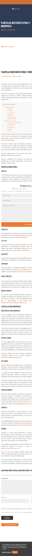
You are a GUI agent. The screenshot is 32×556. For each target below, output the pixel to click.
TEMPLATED (10, 110)
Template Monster (11, 127)
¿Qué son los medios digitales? (11, 524)
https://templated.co (22, 237)
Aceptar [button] (15, 552)
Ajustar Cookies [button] (6, 552)
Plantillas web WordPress (10, 121)
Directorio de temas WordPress (14, 122)
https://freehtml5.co (24, 250)
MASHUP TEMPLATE (11, 119)
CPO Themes (10, 126)
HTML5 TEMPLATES (11, 117)
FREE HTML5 (13, 112)
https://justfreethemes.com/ (12, 357)
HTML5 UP (9, 108)
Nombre (3, 497)
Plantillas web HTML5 (9, 107)
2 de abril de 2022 (6, 76)
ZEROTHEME (10, 115)
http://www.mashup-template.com (16, 302)
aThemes (9, 131)
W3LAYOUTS (10, 114)
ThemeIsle (9, 129)
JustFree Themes (11, 124)
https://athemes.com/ (13, 448)
